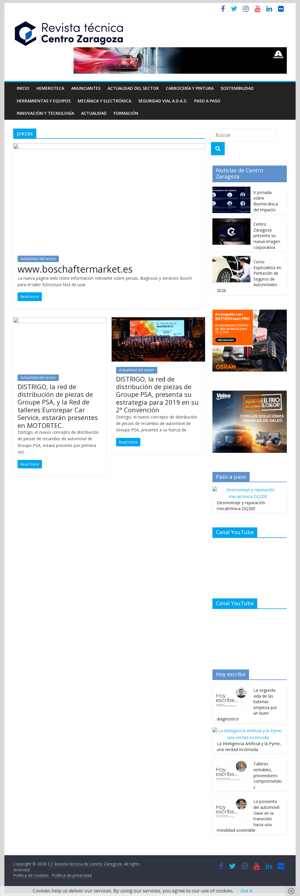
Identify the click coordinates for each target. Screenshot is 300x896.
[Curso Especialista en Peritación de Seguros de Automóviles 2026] (231, 259)
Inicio (23, 88)
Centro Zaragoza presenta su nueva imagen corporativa (266, 235)
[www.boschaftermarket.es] (109, 147)
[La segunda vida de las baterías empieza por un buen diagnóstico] (231, 687)
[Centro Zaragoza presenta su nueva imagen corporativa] (231, 221)
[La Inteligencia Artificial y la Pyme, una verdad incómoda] (248, 730)
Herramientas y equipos (44, 101)
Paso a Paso (207, 101)
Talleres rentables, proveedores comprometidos (267, 775)
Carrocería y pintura (190, 88)
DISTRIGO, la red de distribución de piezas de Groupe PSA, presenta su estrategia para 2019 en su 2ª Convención (157, 394)
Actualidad (94, 113)
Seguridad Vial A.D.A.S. (162, 101)
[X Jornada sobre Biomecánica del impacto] (231, 190)
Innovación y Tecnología (45, 113)
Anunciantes (85, 88)
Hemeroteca (50, 88)
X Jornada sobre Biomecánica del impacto (265, 201)
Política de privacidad (72, 875)
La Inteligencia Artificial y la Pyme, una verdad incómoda (249, 746)
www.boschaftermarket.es (75, 269)
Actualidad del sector (133, 88)
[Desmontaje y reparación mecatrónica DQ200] (248, 489)
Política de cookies (31, 875)
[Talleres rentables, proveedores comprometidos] (231, 761)
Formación (126, 113)
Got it (247, 890)
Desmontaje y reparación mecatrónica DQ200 (241, 505)
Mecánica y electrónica (104, 101)
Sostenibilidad (237, 88)
